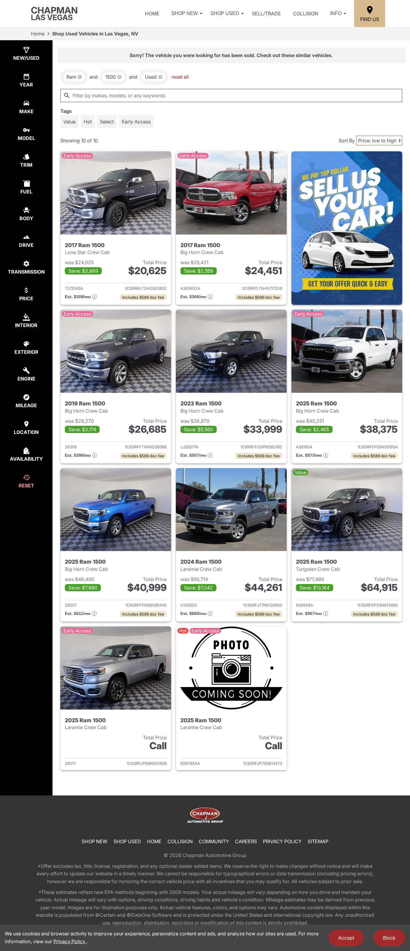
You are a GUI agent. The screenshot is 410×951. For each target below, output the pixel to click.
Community (214, 841)
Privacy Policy (282, 841)
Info (336, 13)
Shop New (184, 13)
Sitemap (318, 841)
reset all (180, 77)
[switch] (69, 121)
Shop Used (224, 13)
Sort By (347, 141)
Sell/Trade (266, 14)
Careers (246, 841)
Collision (305, 14)
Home (152, 14)
